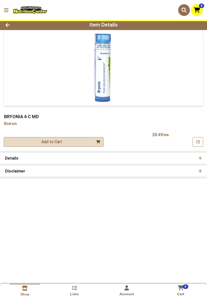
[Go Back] (29, 24)
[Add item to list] (198, 142)
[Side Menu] (6, 10)
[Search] (184, 10)
